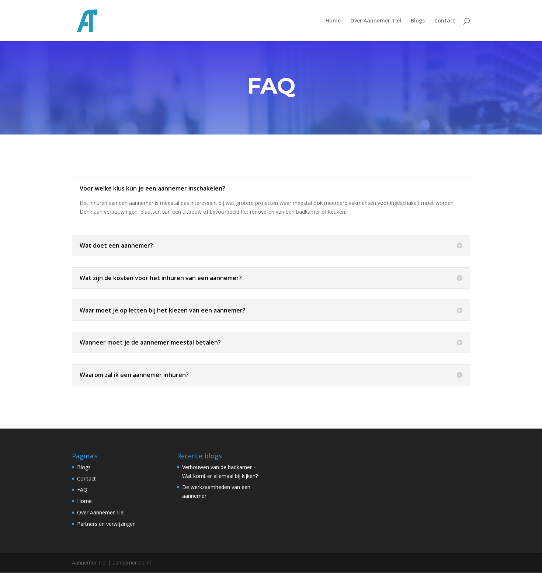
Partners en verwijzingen (106, 523)
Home (333, 21)
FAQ (82, 489)
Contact (444, 21)
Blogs (418, 21)
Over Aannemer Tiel (375, 21)
